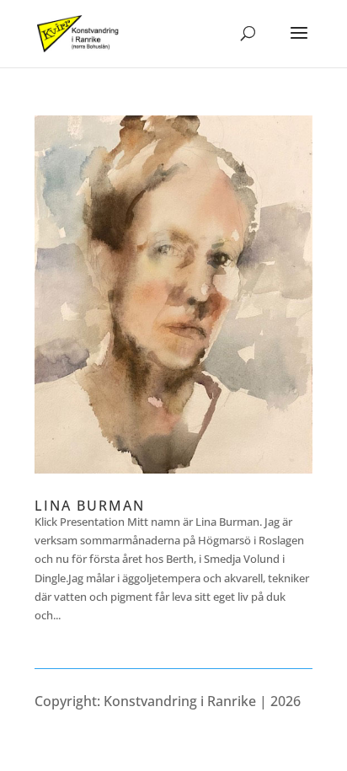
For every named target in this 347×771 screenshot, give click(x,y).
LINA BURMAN (90, 505)
